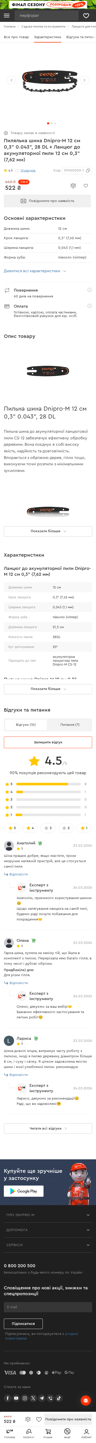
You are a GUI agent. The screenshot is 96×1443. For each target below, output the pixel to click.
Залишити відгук (48, 742)
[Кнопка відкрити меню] (6, 15)
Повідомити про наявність (51, 201)
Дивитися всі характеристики (32, 271)
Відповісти (18, 874)
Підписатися (23, 1324)
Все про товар (16, 37)
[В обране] (85, 185)
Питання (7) (70, 725)
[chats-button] (86, 1400)
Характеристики (47, 37)
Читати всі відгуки (45, 1128)
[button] (84, 80)
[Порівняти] (73, 185)
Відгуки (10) (26, 725)
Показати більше (45, 689)
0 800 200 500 (19, 1265)
